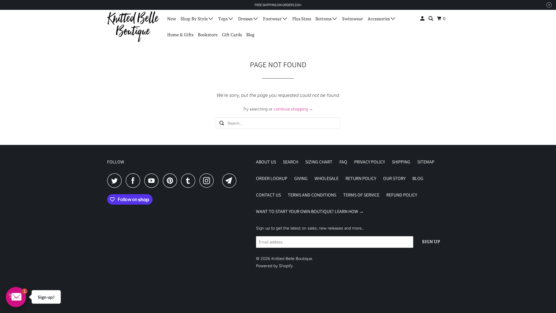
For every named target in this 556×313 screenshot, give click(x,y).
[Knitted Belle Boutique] (133, 26)
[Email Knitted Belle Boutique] (230, 180)
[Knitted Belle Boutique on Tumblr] (189, 180)
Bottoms (323, 18)
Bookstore (207, 34)
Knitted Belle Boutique (291, 258)
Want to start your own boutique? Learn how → (310, 211)
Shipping (401, 162)
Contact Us (268, 195)
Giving (301, 178)
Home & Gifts (180, 34)
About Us (266, 162)
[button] (16, 297)
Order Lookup (271, 178)
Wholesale (326, 178)
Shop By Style (194, 18)
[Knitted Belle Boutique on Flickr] (219, 180)
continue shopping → (293, 109)
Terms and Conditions (312, 195)
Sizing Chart (318, 162)
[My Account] (423, 18)
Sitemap (425, 162)
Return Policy (360, 178)
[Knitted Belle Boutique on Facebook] (134, 180)
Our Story (394, 178)
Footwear (273, 18)
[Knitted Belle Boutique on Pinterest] (171, 180)
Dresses (245, 18)
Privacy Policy (369, 162)
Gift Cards (232, 34)
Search (290, 162)
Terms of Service (361, 195)
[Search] (431, 18)
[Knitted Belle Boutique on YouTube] (153, 180)
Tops (223, 18)
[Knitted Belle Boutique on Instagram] (208, 180)
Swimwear (352, 18)
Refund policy (401, 195)
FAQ (343, 162)
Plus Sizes (301, 18)
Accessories (379, 18)
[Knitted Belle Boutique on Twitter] (116, 180)
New (171, 18)
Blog (250, 34)
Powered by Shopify (274, 265)
